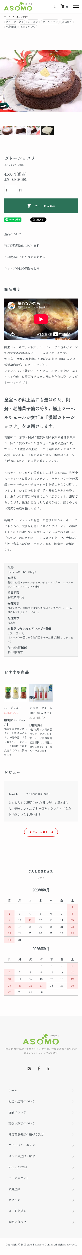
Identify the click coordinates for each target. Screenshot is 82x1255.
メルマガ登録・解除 (21, 1156)
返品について (13, 234)
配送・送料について (21, 1101)
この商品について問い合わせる (24, 257)
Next (77, 81)
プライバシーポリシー (23, 1145)
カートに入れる (45, 206)
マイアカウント (18, 1178)
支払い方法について (21, 1123)
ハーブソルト (13, 708)
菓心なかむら (22, 16)
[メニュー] (75, 6)
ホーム (7, 16)
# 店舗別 (67, 21)
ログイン (14, 1200)
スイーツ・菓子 (15, 21)
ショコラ (33, 21)
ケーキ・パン (50, 21)
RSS (11, 1167)
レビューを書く (39, 832)
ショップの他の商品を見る (22, 268)
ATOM (22, 1167)
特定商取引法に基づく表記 (22, 245)
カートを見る (17, 1211)
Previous (4, 81)
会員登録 (14, 1189)
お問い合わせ (17, 1222)
